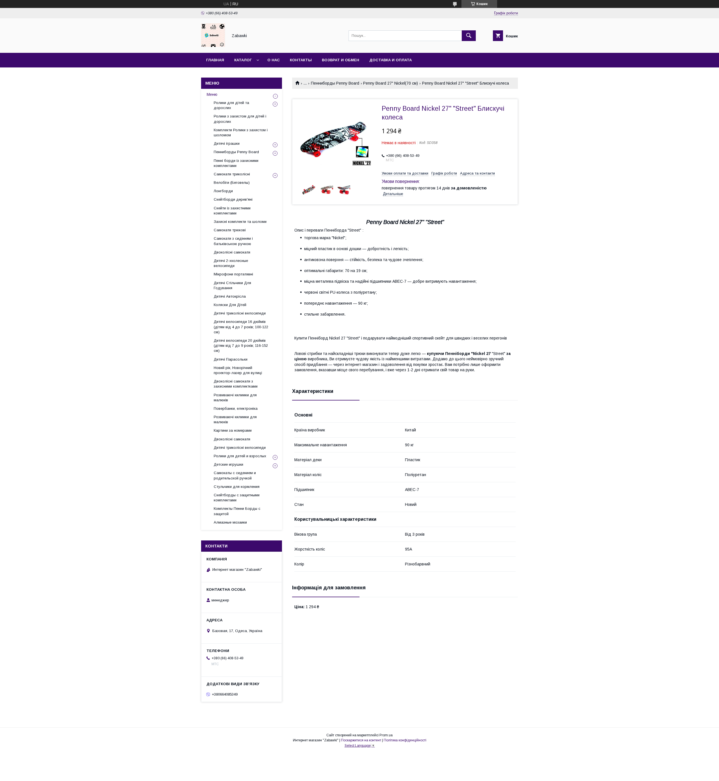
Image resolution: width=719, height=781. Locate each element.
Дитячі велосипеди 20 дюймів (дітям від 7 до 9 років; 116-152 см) (241, 345)
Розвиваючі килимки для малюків (235, 397)
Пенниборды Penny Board (335, 83)
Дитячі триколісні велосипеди (240, 313)
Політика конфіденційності (405, 740)
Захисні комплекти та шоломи (240, 221)
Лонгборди (223, 191)
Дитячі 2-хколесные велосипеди (231, 263)
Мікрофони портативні (233, 274)
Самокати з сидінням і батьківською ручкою (233, 241)
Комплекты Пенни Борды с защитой (237, 511)
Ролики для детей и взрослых (240, 456)
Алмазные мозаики (230, 522)
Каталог (243, 60)
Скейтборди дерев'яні (233, 199)
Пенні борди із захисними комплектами (236, 163)
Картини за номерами (233, 430)
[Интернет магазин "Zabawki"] (213, 45)
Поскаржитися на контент (361, 740)
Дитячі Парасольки (230, 359)
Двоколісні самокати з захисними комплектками (236, 383)
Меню (212, 94)
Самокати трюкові (230, 230)
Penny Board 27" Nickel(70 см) (390, 83)
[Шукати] (469, 35)
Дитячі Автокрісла (230, 296)
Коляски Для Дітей (230, 305)
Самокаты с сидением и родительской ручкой (235, 475)
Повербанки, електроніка (236, 408)
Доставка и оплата (390, 60)
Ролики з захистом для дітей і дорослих (240, 118)
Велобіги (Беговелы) (232, 182)
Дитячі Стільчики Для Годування (232, 285)
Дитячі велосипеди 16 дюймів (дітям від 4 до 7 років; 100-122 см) (241, 327)
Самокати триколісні (232, 174)
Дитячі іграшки (227, 143)
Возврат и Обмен (340, 60)
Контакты (301, 60)
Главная (215, 60)
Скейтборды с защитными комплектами (237, 497)
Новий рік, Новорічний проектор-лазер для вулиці (238, 370)
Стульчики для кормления (237, 487)
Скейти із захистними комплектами (232, 210)
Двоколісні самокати (232, 252)
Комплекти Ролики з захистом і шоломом (241, 132)
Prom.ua (386, 735)
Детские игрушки (228, 464)
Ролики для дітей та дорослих (231, 105)
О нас (273, 60)
